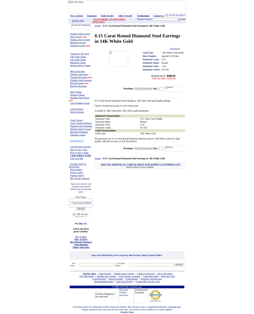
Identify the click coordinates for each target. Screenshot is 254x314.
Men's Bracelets (77, 71)
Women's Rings (77, 95)
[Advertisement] (120, 192)
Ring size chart (168, 276)
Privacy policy (76, 172)
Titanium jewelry (78, 45)
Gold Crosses (76, 120)
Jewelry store (78, 20)
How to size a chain (79, 152)
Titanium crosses (78, 135)
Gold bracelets (99, 279)
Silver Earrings (77, 112)
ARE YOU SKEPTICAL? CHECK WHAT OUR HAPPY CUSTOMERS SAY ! (141, 164)
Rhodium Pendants (79, 132)
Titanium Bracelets (78, 77)
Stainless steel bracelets (81, 80)
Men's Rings (76, 92)
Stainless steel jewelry (80, 34)
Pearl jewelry (76, 37)
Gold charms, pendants (129, 276)
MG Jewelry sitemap (79, 178)
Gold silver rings (150, 276)
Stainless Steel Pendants (81, 126)
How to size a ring (78, 149)
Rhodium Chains (78, 62)
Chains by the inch (145, 273)
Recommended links (103, 281)
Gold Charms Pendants (81, 123)
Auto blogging (81, 244)
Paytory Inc (175, 307)
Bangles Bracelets (78, 86)
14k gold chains (86, 276)
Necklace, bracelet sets (151, 279)
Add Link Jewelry (124, 281)
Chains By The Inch (79, 54)
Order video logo (81, 247)
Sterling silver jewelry (80, 39)
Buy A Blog (81, 237)
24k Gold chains (165, 273)
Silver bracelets (116, 279)
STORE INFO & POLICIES (77, 165)
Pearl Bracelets (77, 83)
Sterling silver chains (106, 276)
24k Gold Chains (78, 59)
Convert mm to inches (80, 146)
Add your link (76, 158)
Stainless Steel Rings (79, 98)
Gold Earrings (76, 109)
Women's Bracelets (79, 74)
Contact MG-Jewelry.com (148, 281)
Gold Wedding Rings (80, 103)
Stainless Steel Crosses (80, 129)
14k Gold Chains (78, 57)
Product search (77, 175)
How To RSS (81, 239)
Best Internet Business (81, 242)
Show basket (76, 169)
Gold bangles (132, 279)
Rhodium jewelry (78, 42)
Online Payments (155, 301)
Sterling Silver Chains (80, 65)
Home (98, 26)
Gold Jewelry (105, 273)
